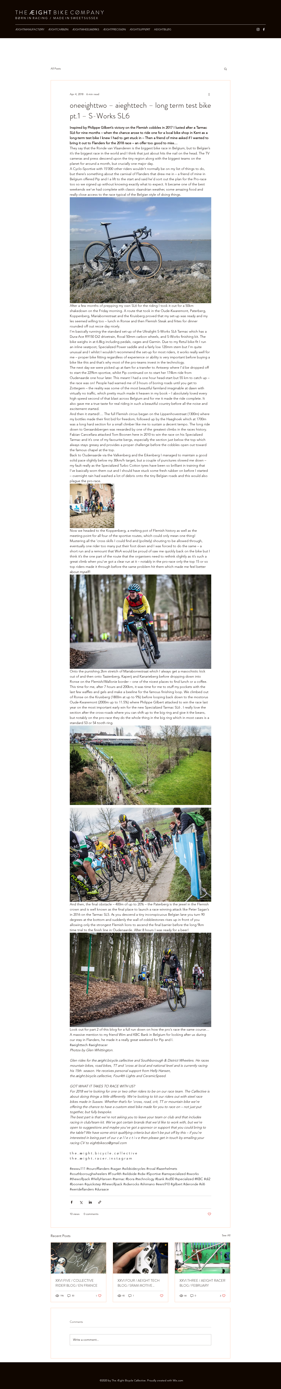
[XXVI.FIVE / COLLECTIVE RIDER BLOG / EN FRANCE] (78, 1258)
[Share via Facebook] (71, 1202)
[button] (225, 68)
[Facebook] (264, 29)
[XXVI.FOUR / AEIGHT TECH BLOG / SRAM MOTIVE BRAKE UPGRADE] (140, 1258)
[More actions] (209, 94)
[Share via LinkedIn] (90, 1202)
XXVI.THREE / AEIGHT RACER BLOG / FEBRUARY (202, 1283)
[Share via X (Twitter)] (81, 1202)
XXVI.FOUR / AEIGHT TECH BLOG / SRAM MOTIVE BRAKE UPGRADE (139, 1283)
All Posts (56, 68)
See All (226, 1235)
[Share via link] (100, 1202)
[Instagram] (258, 29)
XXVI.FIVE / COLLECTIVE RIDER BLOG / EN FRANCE (76, 1283)
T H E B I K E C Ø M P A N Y (59, 12)
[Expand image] (92, 506)
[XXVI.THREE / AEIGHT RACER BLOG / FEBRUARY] (202, 1258)
